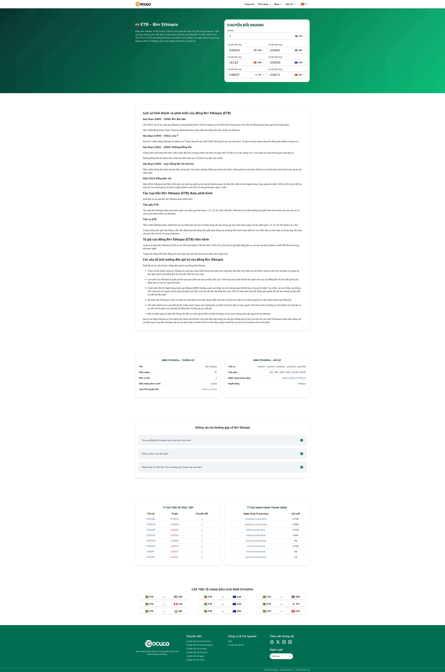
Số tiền (231, 30)
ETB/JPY (151, 551)
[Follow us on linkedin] (290, 642)
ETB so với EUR (209, 389)
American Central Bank (256, 519)
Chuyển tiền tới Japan (195, 656)
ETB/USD (150, 519)
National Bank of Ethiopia (294, 378)
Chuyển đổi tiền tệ (235, 645)
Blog (230, 641)
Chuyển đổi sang (234, 44)
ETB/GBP (150, 529)
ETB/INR (151, 557)
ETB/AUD (150, 546)
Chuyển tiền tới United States (198, 641)
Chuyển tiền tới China (195, 660)
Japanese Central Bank (256, 557)
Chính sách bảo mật (302, 670)
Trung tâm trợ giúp (271, 670)
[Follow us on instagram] (284, 642)
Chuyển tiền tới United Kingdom (199, 645)
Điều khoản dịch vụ (287, 670)
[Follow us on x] (278, 642)
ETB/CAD (150, 540)
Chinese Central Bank (256, 540)
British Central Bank (256, 529)
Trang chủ (249, 4)
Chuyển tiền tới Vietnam (196, 648)
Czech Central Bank (256, 546)
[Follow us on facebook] (272, 642)
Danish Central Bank (255, 551)
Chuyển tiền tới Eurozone (196, 652)
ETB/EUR (150, 524)
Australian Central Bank (256, 524)
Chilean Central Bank (256, 535)
